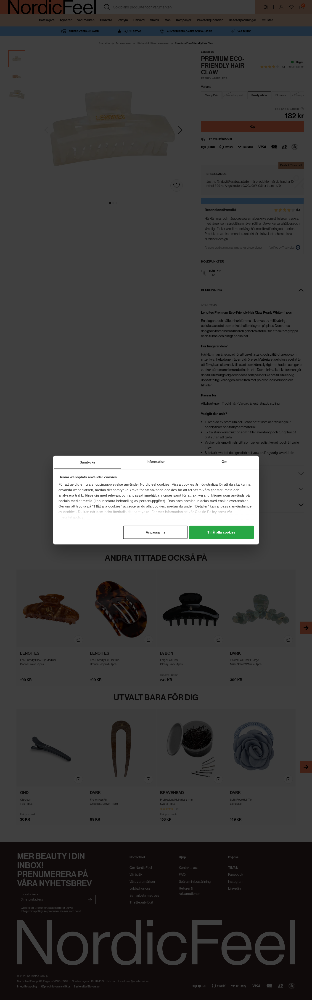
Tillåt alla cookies (221, 532)
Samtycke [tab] (87, 462)
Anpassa (153, 532)
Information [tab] (156, 462)
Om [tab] (224, 462)
